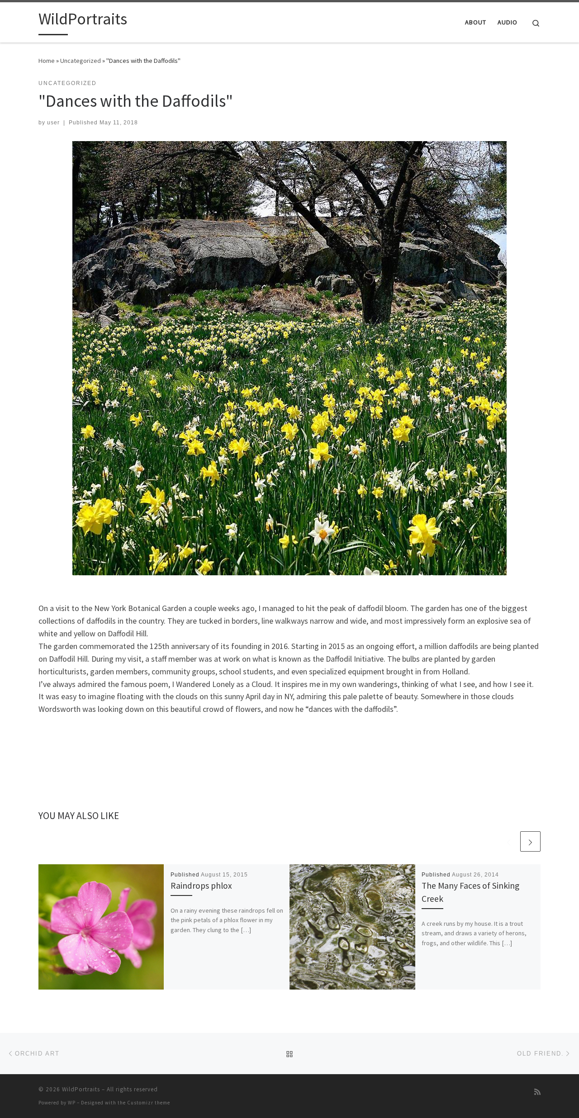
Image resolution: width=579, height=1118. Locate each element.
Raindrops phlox (201, 885)
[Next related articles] (530, 841)
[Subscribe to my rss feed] (537, 1092)
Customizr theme (148, 1102)
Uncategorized (80, 61)
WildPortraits (81, 1089)
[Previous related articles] (508, 841)
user (53, 122)
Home (46, 61)
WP (72, 1102)
